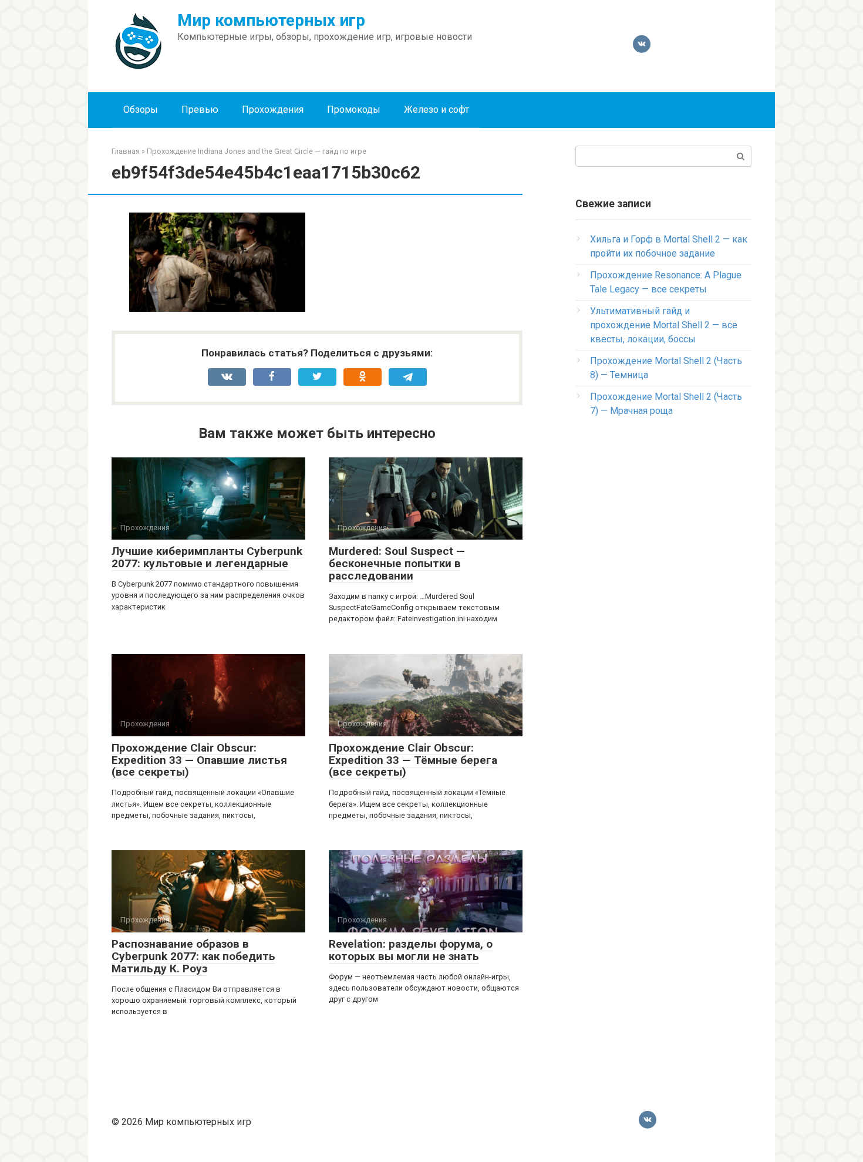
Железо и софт (436, 109)
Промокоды (353, 109)
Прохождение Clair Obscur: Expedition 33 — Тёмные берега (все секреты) (413, 760)
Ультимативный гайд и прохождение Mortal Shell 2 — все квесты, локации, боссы (663, 325)
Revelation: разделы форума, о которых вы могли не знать (411, 950)
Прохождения (273, 109)
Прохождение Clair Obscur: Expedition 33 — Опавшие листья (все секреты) (199, 760)
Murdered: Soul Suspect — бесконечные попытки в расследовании (397, 563)
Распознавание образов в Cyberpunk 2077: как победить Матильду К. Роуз (193, 956)
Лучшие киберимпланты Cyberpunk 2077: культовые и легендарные (207, 557)
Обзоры (140, 109)
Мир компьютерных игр (271, 20)
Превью (199, 109)
